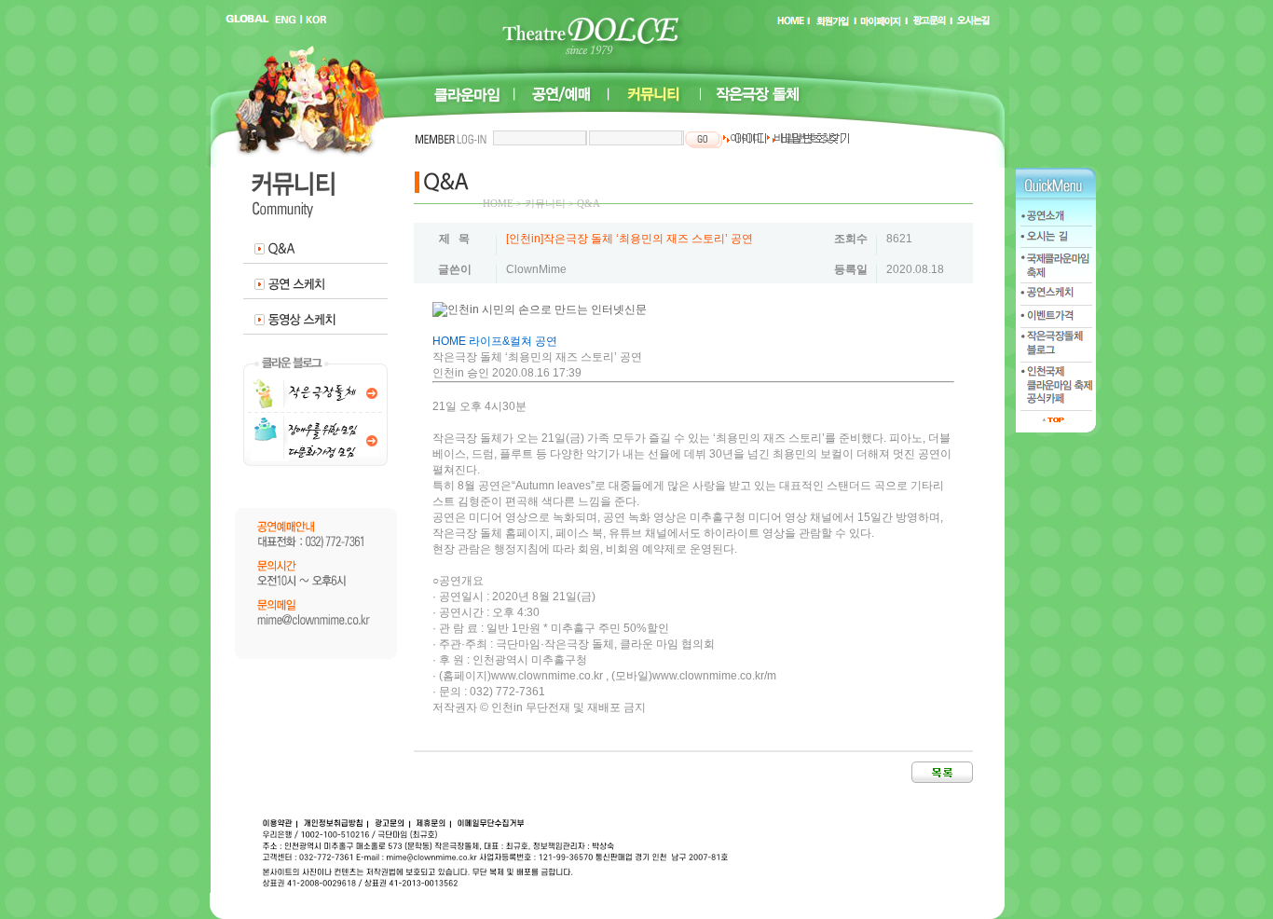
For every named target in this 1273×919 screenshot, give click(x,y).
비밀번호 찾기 (807, 137)
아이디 (745, 137)
